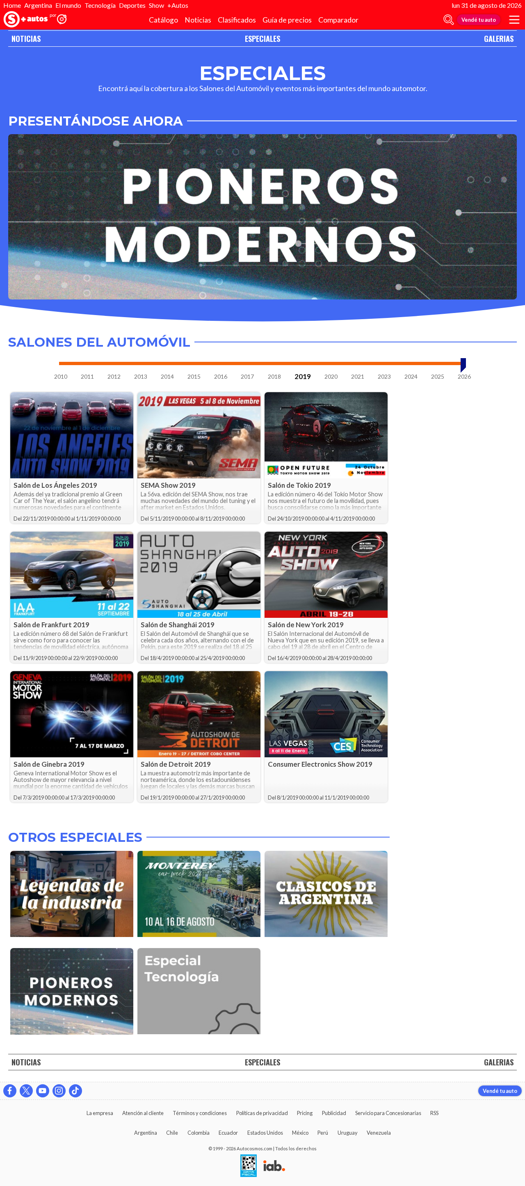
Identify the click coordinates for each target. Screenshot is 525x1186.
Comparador (338, 20)
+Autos (177, 5)
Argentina (38, 5)
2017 (247, 376)
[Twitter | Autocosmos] (26, 1090)
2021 (357, 376)
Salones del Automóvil (99, 342)
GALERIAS (499, 38)
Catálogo (163, 20)
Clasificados (237, 20)
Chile (172, 1132)
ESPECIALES (262, 38)
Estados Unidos (265, 1132)
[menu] (514, 20)
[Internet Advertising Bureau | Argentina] (274, 1166)
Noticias (198, 20)
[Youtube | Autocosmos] (42, 1090)
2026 (464, 376)
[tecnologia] (198, 992)
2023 (384, 376)
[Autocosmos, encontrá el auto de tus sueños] (62, 19)
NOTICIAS (26, 38)
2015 (194, 376)
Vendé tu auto (478, 19)
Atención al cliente (143, 1113)
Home (12, 5)
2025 (437, 376)
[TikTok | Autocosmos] (75, 1090)
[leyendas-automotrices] (71, 895)
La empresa (100, 1113)
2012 (114, 376)
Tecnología (100, 5)
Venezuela (379, 1132)
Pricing (305, 1113)
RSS (434, 1113)
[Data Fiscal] (248, 1166)
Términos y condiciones (200, 1113)
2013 (140, 376)
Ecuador (228, 1132)
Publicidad (334, 1113)
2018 (274, 376)
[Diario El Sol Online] (25, 20)
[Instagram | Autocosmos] (59, 1090)
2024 (411, 376)
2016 (220, 376)
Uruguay (348, 1132)
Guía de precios (287, 20)
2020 (331, 376)
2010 (60, 376)
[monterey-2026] (198, 895)
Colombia (198, 1132)
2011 (87, 376)
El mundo (68, 5)
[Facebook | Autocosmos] (9, 1090)
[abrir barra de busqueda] (449, 20)
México (300, 1132)
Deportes (132, 5)
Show (156, 5)
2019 (302, 376)
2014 (167, 376)
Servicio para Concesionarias (388, 1113)
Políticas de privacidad (262, 1113)
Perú (322, 1132)
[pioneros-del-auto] (71, 992)
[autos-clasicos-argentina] (326, 895)
